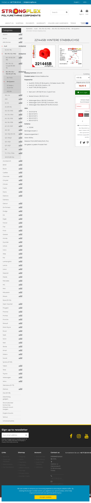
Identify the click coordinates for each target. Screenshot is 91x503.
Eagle (4, 219)
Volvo (4, 381)
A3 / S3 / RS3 (9, 111)
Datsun (5, 203)
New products (8, 464)
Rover (5, 331)
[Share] (80, 143)
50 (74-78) (8, 50)
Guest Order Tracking (40, 463)
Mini (4, 288)
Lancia (5, 265)
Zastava (5, 389)
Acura (5, 38)
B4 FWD (10, 78)
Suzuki (5, 358)
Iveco (4, 250)
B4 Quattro (10, 81)
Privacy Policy (24, 473)
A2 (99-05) (8, 107)
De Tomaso (6, 207)
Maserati (5, 273)
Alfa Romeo (7, 42)
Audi (5, 46)
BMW (4, 165)
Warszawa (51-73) (8, 385)
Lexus (5, 269)
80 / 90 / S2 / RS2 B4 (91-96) (11, 73)
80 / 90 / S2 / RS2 (10, 54)
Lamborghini (7, 261)
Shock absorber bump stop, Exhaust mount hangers (8, 406)
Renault (5, 323)
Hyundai (5, 242)
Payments (22, 462)
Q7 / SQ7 (8, 145)
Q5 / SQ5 (8, 141)
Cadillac (5, 172)
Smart (5, 350)
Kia (4, 257)
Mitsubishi (6, 292)
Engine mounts (8, 413)
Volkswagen (7, 377)
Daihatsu (6, 199)
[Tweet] (84, 143)
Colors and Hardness (6, 460)
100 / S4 (7, 95)
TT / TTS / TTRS (9, 153)
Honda (5, 238)
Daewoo (5, 196)
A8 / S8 (7, 130)
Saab (4, 335)
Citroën (5, 184)
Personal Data (40, 456)
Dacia (5, 192)
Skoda (5, 346)
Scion (4, 339)
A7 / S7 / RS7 (9, 126)
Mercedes (6, 281)
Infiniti (5, 246)
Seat (4, 343)
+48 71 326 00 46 (56, 478)
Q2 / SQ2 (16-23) (10, 134)
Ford (4, 230)
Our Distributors (8, 467)
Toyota (5, 373)
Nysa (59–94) (7, 300)
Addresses (39, 467)
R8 (6, 149)
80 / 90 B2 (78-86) (11, 59)
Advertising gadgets (6, 398)
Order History (40, 459)
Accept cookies (45, 497)
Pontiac (5, 315)
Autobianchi (7, 161)
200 (6, 99)
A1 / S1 (7, 103)
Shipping (22, 456)
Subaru (5, 354)
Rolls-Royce (7, 327)
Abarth (5, 34)
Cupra (5, 188)
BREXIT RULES (24, 468)
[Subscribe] (26, 435)
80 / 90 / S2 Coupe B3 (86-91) (10, 66)
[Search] (67, 12)
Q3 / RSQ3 (8, 138)
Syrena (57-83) (7, 362)
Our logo (22, 470)
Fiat (4, 227)
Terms (21, 459)
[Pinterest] (88, 143)
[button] (84, 23)
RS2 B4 (9, 91)
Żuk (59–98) (6, 393)
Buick (5, 169)
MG (4, 285)
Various (5, 417)
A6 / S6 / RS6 (9, 122)
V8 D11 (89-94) (9, 157)
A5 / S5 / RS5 (9, 118)
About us (6, 456)
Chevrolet (6, 176)
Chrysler (5, 180)
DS (4, 215)
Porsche (5, 319)
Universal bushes (8, 421)
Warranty (22, 465)
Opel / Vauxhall (7, 304)
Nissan (5, 296)
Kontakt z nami (24, 476)
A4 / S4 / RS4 (9, 114)
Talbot (5, 366)
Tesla (4, 370)
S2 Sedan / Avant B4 (10, 86)
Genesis (5, 234)
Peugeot (6, 308)
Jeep (4, 254)
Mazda (5, 277)
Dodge (5, 211)
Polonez (5, 312)
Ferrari (5, 223)
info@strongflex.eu (57, 484)
